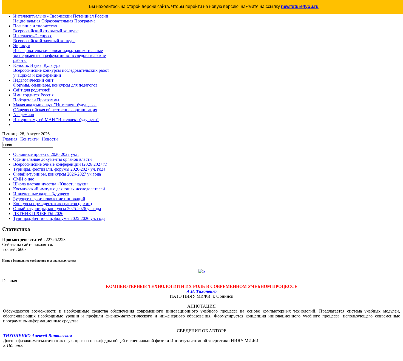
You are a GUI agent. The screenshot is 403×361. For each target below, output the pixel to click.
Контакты (29, 139)
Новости (50, 139)
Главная (9, 139)
